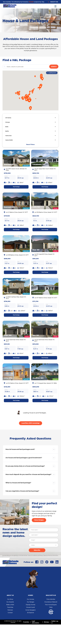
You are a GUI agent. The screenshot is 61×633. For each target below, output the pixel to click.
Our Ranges (30, 602)
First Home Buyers (51, 604)
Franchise (10, 607)
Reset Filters (30, 144)
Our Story (10, 599)
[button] (55, 6)
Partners (10, 610)
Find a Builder (51, 599)
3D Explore (30, 612)
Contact (10, 612)
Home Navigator (30, 610)
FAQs (51, 607)
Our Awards (10, 602)
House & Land (30, 607)
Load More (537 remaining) (30, 423)
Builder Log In (54, 622)
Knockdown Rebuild (50, 602)
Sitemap (46, 622)
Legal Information (35, 622)
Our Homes (30, 599)
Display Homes (30, 604)
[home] (9, 5)
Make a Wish (10, 604)
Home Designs (39, 520)
